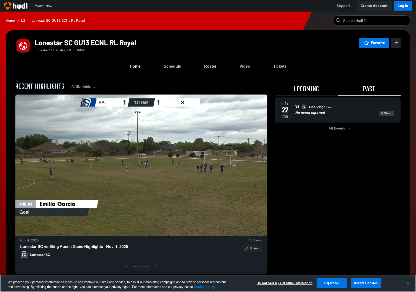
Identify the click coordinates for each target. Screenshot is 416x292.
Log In (403, 5)
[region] (208, 283)
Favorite (378, 42)
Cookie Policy (204, 287)
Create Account (374, 5)
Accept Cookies (365, 283)
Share (254, 248)
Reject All (331, 283)
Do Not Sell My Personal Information (284, 283)
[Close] (408, 283)
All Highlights (81, 86)
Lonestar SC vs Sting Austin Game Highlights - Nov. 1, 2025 (74, 247)
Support (344, 5)
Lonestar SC (40, 255)
